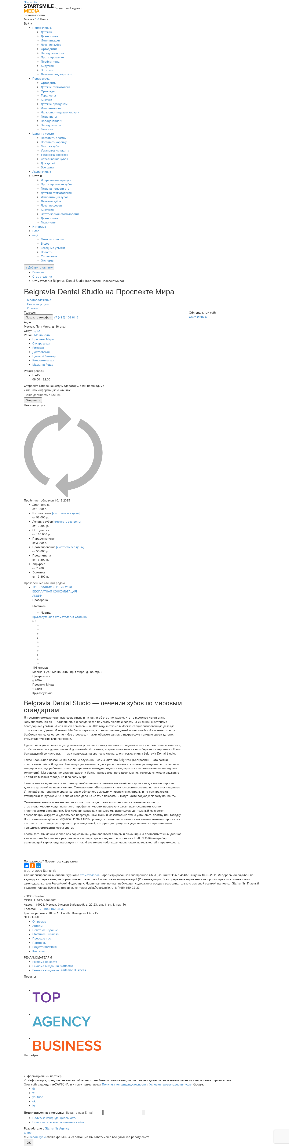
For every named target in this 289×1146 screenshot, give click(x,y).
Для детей (48, 163)
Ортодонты (48, 82)
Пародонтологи (51, 120)
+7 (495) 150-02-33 (51, 908)
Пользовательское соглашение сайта (58, 1122)
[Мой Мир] (38, 865)
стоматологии (89, 875)
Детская (46, 32)
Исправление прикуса (56, 180)
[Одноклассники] (32, 865)
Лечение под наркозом (57, 74)
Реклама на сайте (44, 961)
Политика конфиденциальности (124, 1084)
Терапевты (48, 95)
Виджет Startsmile (44, 947)
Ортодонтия (49, 49)
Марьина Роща (42, 364)
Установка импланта (55, 150)
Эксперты (47, 260)
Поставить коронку (54, 142)
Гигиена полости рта (55, 188)
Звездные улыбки (53, 247)
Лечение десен (51, 205)
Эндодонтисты (51, 125)
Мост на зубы (50, 146)
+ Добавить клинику (39, 267)
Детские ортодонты (54, 104)
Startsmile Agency (57, 1128)
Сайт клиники (198, 316)
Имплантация (50, 40)
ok (34, 1101)
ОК (29, 1142)
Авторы (37, 925)
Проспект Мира (43, 339)
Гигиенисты (49, 116)
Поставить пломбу (53, 137)
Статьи (37, 176)
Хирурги (46, 99)
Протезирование (52, 57)
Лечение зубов (51, 44)
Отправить (33, 400)
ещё (35, 235)
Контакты (38, 951)
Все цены (47, 167)
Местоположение (39, 300)
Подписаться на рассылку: (44, 1112)
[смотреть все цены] (66, 513)
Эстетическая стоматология (60, 214)
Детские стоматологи (55, 87)
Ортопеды (48, 91)
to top (28, 1132)
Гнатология (48, 222)
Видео (45, 243)
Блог (35, 231)
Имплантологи (51, 108)
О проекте (39, 921)
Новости (46, 252)
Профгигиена (50, 61)
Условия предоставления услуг (171, 1084)
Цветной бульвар (44, 356)
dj (33, 1088)
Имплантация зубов (54, 197)
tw (33, 1105)
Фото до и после (52, 239)
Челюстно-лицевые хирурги (60, 112)
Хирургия (47, 65)
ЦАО (36, 330)
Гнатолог (47, 129)
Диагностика (49, 36)
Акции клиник (41, 171)
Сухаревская (41, 343)
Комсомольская (43, 360)
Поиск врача (41, 78)
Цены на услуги (43, 133)
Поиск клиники (42, 27)
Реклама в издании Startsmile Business (59, 970)
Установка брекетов (54, 154)
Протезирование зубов (56, 184)
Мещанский (42, 335)
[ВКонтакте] (26, 865)
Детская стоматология (56, 192)
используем (37, 1137)
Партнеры (39, 942)
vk (33, 1093)
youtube (37, 1097)
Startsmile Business (45, 934)
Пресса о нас (41, 938)
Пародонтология (52, 53)
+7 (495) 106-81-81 (67, 317)
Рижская (38, 347)
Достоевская (41, 352)
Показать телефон (38, 317)
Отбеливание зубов (54, 159)
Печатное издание (45, 930)
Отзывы (32, 308)
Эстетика (47, 70)
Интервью (39, 226)
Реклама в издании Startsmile (52, 966)
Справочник (49, 256)
